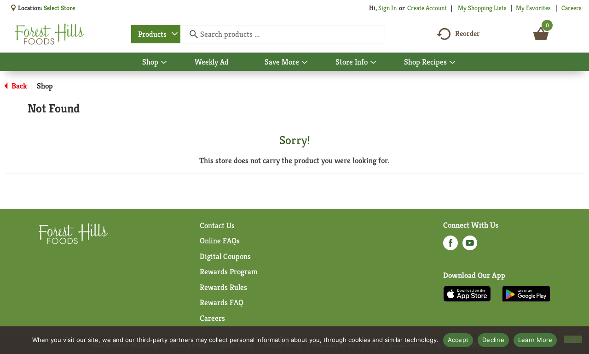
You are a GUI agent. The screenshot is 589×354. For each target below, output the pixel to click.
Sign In (387, 8)
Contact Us (217, 225)
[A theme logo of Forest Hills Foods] (49, 34)
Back (18, 86)
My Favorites (533, 8)
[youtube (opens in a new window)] (469, 246)
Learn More (535, 339)
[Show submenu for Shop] (164, 63)
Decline (493, 339)
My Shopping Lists (482, 8)
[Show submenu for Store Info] (373, 63)
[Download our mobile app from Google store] (526, 293)
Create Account (427, 8)
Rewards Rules (223, 287)
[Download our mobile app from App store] (467, 293)
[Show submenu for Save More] (304, 63)
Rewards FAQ (221, 302)
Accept (458, 339)
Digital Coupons (225, 256)
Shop (45, 86)
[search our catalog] (190, 34)
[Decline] (573, 339)
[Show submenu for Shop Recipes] (452, 63)
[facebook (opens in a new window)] (450, 246)
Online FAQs (220, 241)
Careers (571, 8)
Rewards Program (229, 271)
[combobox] (155, 34)
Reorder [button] (467, 33)
